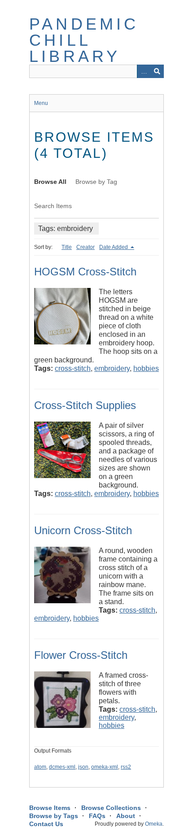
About (125, 815)
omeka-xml (104, 767)
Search (157, 71)
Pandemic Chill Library (84, 40)
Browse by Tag (96, 181)
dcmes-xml (62, 767)
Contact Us (46, 823)
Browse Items (49, 807)
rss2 (126, 767)
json (83, 767)
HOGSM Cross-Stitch (85, 272)
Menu (41, 103)
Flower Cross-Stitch (80, 655)
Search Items (53, 205)
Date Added (114, 247)
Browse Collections (111, 807)
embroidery (112, 368)
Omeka (153, 824)
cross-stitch (73, 368)
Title (66, 247)
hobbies (146, 368)
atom (40, 767)
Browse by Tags (53, 815)
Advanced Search (143, 71)
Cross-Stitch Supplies (85, 405)
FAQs (97, 815)
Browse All (50, 181)
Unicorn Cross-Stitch (83, 530)
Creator (85, 247)
